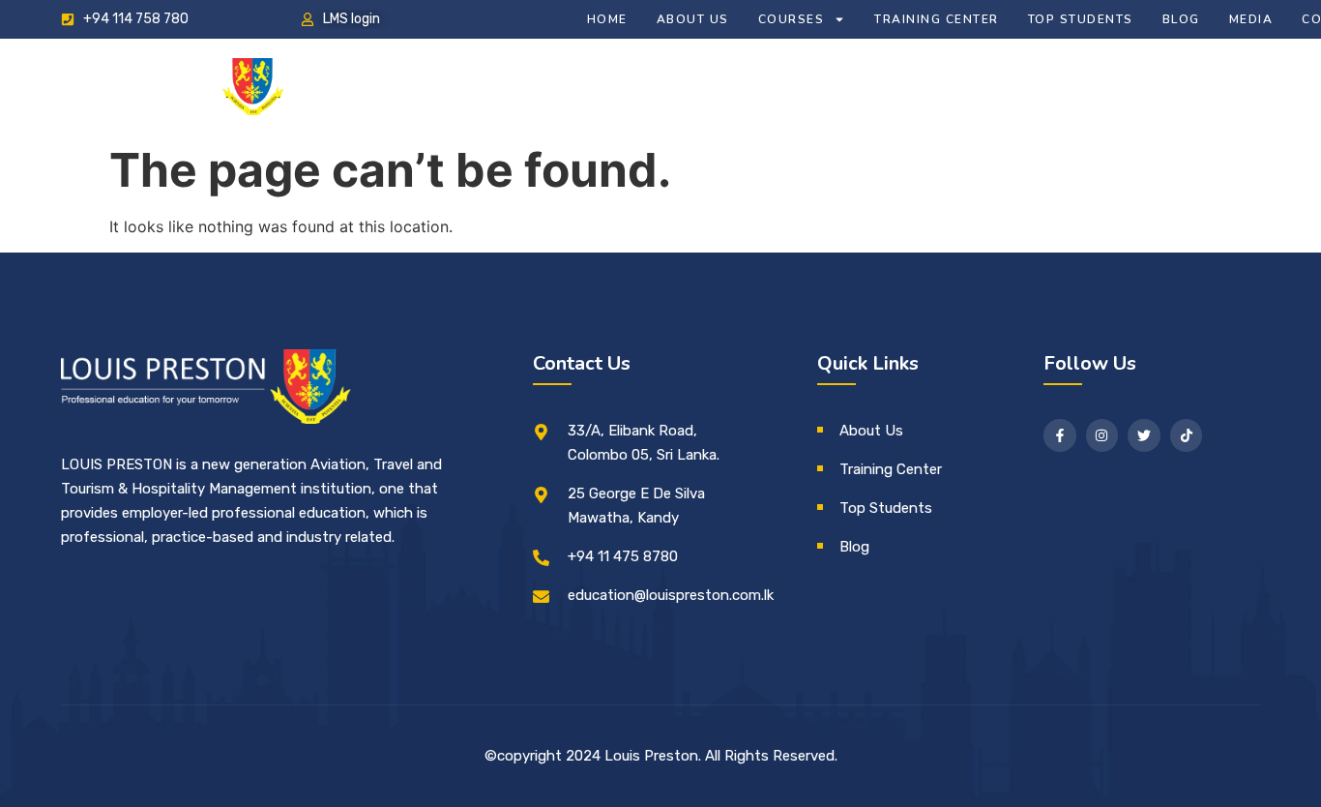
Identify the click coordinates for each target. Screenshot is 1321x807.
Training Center (936, 19)
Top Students (1080, 19)
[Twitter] (1144, 435)
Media (1251, 19)
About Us (693, 19)
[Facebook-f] (1059, 435)
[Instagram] (1102, 435)
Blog (1181, 19)
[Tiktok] (1186, 435)
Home (607, 19)
